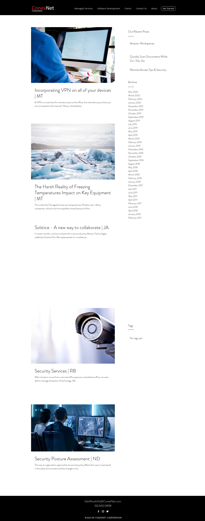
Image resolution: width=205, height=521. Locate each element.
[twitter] (107, 511)
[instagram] (102, 511)
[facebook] (98, 511)
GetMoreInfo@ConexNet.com (102, 501)
